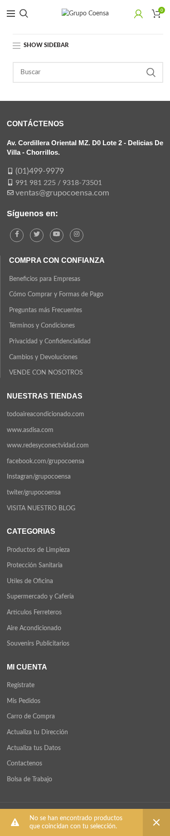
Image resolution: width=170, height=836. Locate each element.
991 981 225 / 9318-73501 (58, 182)
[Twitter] (37, 235)
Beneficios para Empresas (44, 279)
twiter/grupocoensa (34, 492)
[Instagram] (76, 235)
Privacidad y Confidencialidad (50, 341)
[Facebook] (17, 235)
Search (151, 72)
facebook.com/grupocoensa (45, 461)
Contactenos (24, 763)
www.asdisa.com (30, 430)
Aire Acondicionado (34, 628)
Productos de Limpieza (38, 550)
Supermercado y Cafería (40, 597)
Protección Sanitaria (35, 565)
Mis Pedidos (23, 701)
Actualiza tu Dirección (37, 732)
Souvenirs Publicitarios (38, 644)
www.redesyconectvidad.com (48, 445)
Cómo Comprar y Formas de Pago (56, 294)
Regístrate (20, 685)
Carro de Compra (31, 716)
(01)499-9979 (39, 171)
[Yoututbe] (56, 235)
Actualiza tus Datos (34, 748)
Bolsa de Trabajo (29, 779)
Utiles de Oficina (30, 581)
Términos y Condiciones (42, 326)
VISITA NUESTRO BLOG (41, 508)
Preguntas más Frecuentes (45, 310)
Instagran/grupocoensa (39, 477)
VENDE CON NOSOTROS (46, 373)
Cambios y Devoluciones (43, 357)
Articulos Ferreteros (34, 612)
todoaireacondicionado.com (45, 414)
